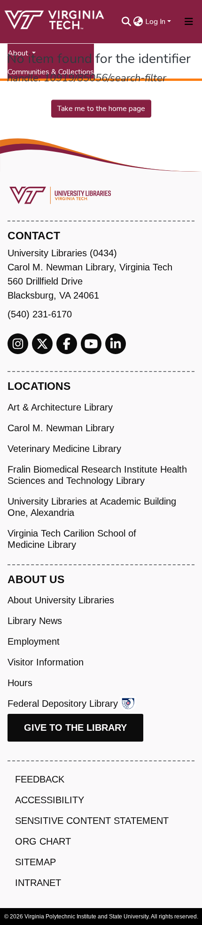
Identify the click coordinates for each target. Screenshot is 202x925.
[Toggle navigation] (189, 21)
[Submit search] (126, 21)
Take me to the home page (101, 108)
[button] (138, 21)
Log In (155, 21)
